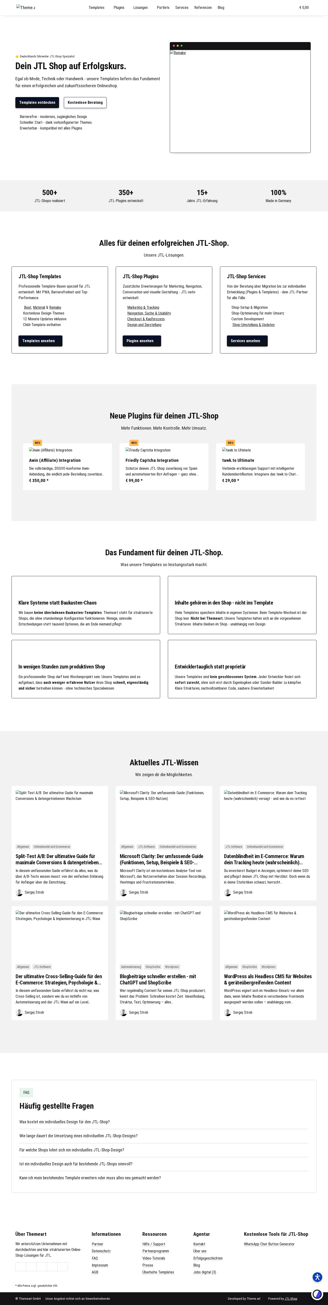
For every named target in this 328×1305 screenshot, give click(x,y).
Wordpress (172, 967)
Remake (55, 307)
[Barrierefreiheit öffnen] (317, 1277)
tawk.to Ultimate (238, 460)
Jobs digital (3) (204, 1272)
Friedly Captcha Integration (152, 460)
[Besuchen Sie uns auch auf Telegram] (20, 1266)
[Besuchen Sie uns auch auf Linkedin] (62, 1266)
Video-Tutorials (153, 1258)
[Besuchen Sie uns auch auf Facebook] (31, 1266)
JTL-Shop (291, 1298)
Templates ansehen (40, 341)
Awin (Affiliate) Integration (55, 460)
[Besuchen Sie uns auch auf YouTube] (41, 1266)
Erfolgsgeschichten (208, 1258)
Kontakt (199, 1244)
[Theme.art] (25, 7)
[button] (271, 7)
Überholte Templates (158, 1272)
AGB (95, 1272)
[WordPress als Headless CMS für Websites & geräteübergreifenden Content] (268, 935)
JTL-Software (146, 846)
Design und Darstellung (144, 324)
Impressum (100, 1265)
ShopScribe (153, 967)
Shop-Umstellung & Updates (253, 324)
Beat (27, 307)
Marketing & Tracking (143, 307)
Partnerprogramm (155, 1251)
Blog (196, 1265)
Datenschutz (101, 1251)
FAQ (95, 1258)
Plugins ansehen (142, 341)
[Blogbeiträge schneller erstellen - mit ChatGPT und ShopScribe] (164, 935)
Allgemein (23, 846)
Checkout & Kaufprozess (146, 319)
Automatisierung (131, 967)
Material (39, 307)
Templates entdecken (37, 102)
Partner (97, 1244)
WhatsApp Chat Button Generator (269, 1244)
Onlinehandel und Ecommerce (52, 846)
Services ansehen (247, 341)
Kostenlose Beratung (85, 102)
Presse (147, 1265)
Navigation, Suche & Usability (149, 313)
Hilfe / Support (153, 1244)
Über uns (200, 1251)
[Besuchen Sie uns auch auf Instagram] (52, 1266)
